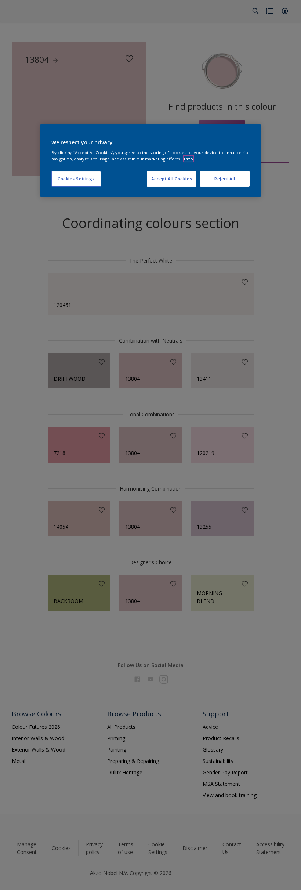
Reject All (224, 178)
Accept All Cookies (171, 178)
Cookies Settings (76, 178)
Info (188, 159)
